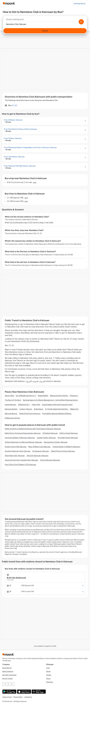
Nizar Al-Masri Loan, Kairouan (39, 447)
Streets (48, 675)
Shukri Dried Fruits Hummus (29, 413)
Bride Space (38, 409)
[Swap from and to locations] (81, 21)
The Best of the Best (13, 400)
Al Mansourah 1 (24, 405)
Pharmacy (74, 396)
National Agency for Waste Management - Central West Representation (50, 400)
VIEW (34, 182)
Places (48, 671)
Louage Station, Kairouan (46, 438)
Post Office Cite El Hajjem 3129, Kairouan (20, 465)
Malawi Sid (74, 409)
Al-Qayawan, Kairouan (40, 451)
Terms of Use (7, 697)
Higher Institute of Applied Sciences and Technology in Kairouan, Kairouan (33, 429)
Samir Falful (9, 396)
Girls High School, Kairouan (68, 438)
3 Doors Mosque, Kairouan (50, 460)
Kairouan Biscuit (11, 413)
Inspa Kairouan (10, 405)
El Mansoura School (12, 418)
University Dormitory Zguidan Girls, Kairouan (21, 460)
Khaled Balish (43, 396)
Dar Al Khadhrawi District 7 (26, 396)
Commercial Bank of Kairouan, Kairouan (20, 438)
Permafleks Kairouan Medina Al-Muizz (56, 413)
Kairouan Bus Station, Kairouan (55, 442)
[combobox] (45, 20)
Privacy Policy (17, 697)
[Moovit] (9, 3)
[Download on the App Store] (23, 692)
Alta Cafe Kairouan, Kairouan (37, 456)
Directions (49, 682)
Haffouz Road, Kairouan (68, 433)
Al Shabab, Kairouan (50, 433)
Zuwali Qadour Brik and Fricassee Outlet (57, 405)
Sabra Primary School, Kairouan (63, 451)
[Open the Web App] (38, 692)
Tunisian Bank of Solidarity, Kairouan (66, 447)
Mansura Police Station (59, 396)
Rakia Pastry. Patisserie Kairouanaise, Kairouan (23, 433)
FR (5, 684)
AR (11, 684)
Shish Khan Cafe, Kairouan (15, 456)
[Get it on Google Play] (9, 692)
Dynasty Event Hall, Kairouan (15, 447)
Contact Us (28, 697)
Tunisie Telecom (25, 409)
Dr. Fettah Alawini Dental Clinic (56, 409)
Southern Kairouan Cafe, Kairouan (17, 451)
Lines (48, 668)
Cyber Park (36, 405)
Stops (48, 678)
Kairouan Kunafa (11, 409)
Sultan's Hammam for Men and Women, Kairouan (23, 442)
